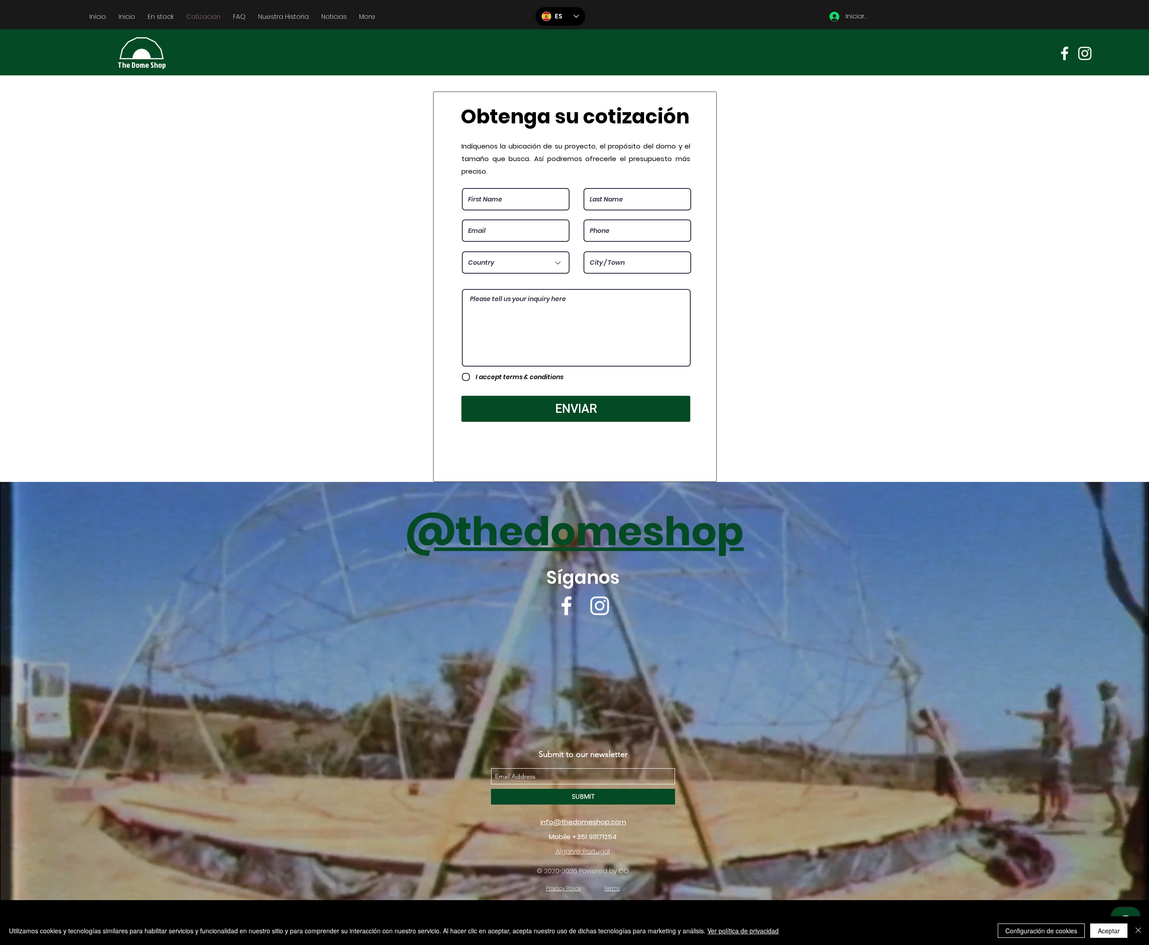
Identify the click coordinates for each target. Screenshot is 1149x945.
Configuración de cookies (1041, 930)
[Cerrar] (1138, 930)
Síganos (583, 577)
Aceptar (1109, 930)
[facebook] (1065, 53)
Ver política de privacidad (743, 930)
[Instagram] (1085, 53)
